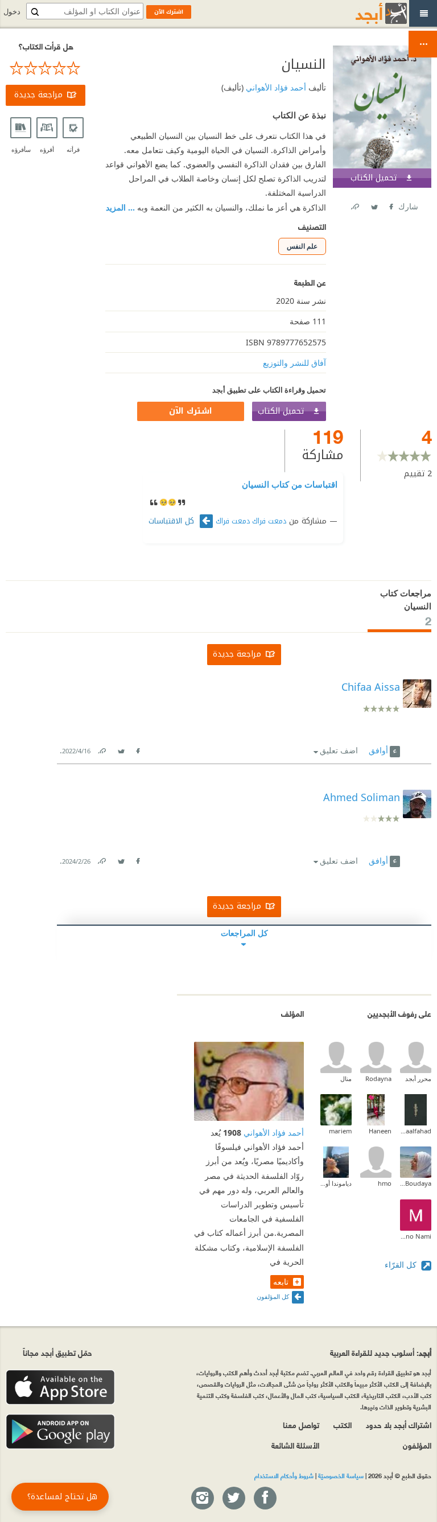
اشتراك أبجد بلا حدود (398, 1424)
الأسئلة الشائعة (295, 1445)
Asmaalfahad (415, 1131)
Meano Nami (415, 1236)
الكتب (342, 1424)
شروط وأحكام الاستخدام (284, 1475)
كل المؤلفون (273, 1296)
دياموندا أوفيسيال (336, 1183)
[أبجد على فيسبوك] (265, 1499)
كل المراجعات (244, 932)
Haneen (380, 1131)
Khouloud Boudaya (415, 1183)
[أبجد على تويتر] (233, 1499)
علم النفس (302, 246)
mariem (340, 1131)
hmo (384, 1183)
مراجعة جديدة (38, 94)
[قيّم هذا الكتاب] (45, 68)
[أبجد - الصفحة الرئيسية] (367, 13)
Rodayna (378, 1078)
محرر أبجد (418, 1078)
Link (101, 748)
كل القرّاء (402, 1264)
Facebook (390, 204)
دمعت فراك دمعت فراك (251, 521)
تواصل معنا (301, 1424)
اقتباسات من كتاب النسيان (289, 484)
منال (346, 1078)
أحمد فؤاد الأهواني (275, 87)
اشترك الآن (190, 411)
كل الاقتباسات (173, 521)
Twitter (374, 204)
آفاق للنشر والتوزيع (294, 362)
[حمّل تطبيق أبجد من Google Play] (60, 1432)
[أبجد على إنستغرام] (202, 1499)
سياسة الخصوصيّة (341, 1475)
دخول (11, 12)
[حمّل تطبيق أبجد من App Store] (60, 1387)
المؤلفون (417, 1445)
